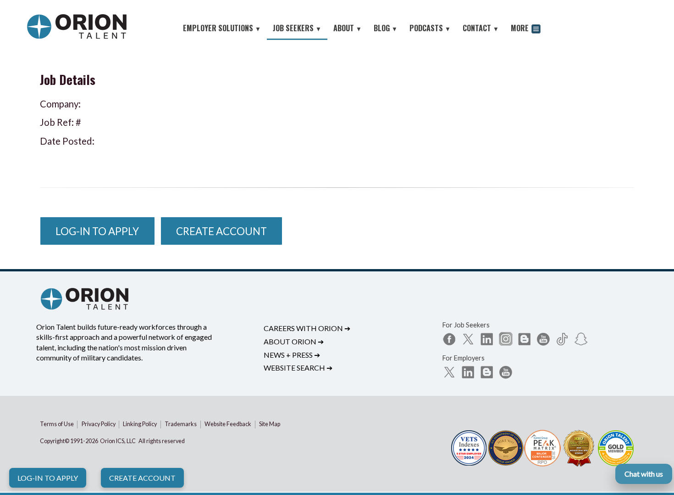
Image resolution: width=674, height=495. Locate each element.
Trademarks (181, 424)
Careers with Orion (307, 328)
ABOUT (347, 28)
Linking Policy (140, 424)
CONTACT (481, 28)
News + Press (292, 354)
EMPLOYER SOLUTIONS (222, 28)
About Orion (294, 341)
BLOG (386, 28)
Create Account (142, 477)
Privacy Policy (99, 424)
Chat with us (643, 473)
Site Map (269, 424)
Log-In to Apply (47, 477)
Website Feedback (227, 424)
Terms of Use (57, 424)
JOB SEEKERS (297, 28)
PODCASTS (430, 28)
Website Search (298, 367)
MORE (520, 28)
